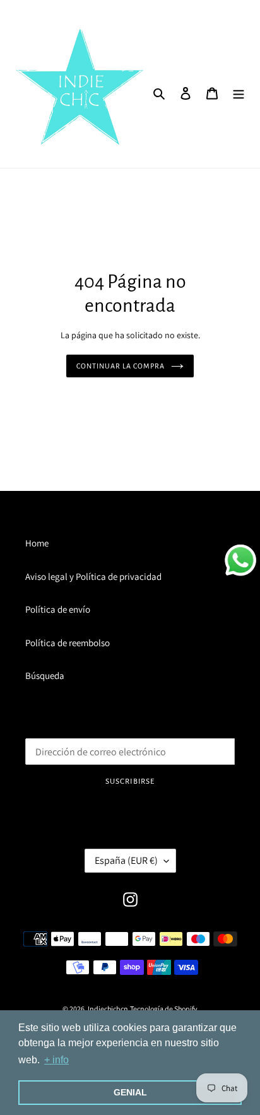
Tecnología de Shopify (164, 1008)
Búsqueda (44, 675)
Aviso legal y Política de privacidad (93, 576)
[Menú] (238, 92)
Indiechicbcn (108, 1008)
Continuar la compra (120, 366)
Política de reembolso (67, 643)
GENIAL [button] (130, 1092)
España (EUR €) (126, 860)
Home (37, 543)
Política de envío (57, 609)
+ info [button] (56, 1059)
